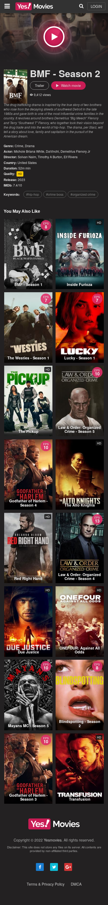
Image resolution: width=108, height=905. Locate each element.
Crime (19, 145)
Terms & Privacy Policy (45, 884)
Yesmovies (53, 840)
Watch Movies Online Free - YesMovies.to (34, 6)
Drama (30, 145)
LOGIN (96, 6)
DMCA (76, 884)
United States (27, 162)
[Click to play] (54, 36)
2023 (21, 179)
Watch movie (70, 85)
